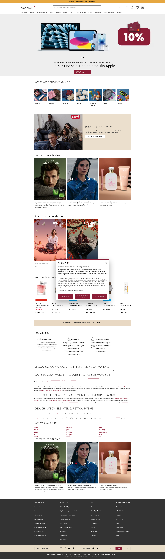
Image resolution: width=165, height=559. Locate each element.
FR (119, 7)
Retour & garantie (39, 511)
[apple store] (93, 548)
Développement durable (122, 531)
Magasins (118, 515)
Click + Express (38, 519)
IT (127, 548)
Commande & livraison (40, 507)
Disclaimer (101, 554)
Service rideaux (95, 515)
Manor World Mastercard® (67, 515)
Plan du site (60, 554)
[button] (25, 12)
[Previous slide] (6, 38)
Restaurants (119, 527)
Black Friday (63, 535)
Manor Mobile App (65, 519)
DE (110, 548)
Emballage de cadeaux (97, 511)
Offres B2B (94, 523)
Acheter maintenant (80, 72)
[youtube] (69, 548)
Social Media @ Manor (66, 527)
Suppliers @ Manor (39, 523)
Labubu (36, 432)
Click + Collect (38, 515)
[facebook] (65, 548)
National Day (63, 539)
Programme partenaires (40, 527)
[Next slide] (124, 99)
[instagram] (61, 548)
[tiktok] (73, 548)
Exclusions (94, 531)
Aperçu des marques (110, 554)
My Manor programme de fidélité (69, 511)
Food (117, 523)
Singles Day (63, 531)
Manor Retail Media (39, 531)
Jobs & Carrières (120, 511)
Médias (118, 535)
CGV (66, 554)
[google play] (97, 548)
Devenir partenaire (96, 519)
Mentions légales (51, 554)
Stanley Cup (102, 429)
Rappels (93, 527)
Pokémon (69, 434)
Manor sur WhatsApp (40, 535)
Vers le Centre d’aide (43, 548)
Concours (94, 535)
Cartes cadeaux (95, 507)
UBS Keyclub (63, 523)
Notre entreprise (120, 507)
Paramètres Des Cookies (90, 554)
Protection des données (75, 554)
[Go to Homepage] (28, 7)
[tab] (81, 57)
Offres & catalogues (65, 507)
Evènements (119, 519)
